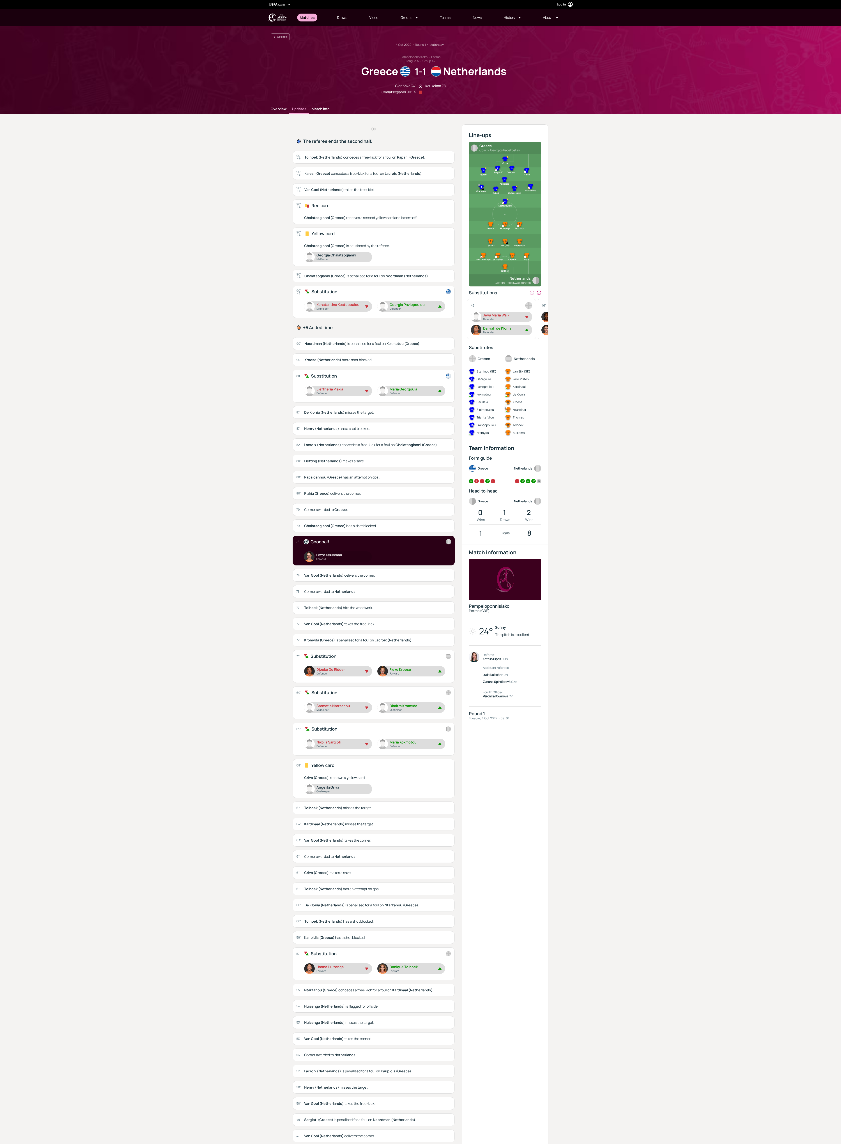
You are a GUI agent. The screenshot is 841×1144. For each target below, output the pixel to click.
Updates (299, 109)
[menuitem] (313, 17)
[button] (409, 17)
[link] (307, 17)
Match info (321, 109)
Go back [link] (282, 37)
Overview (279, 109)
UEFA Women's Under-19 (277, 17)
